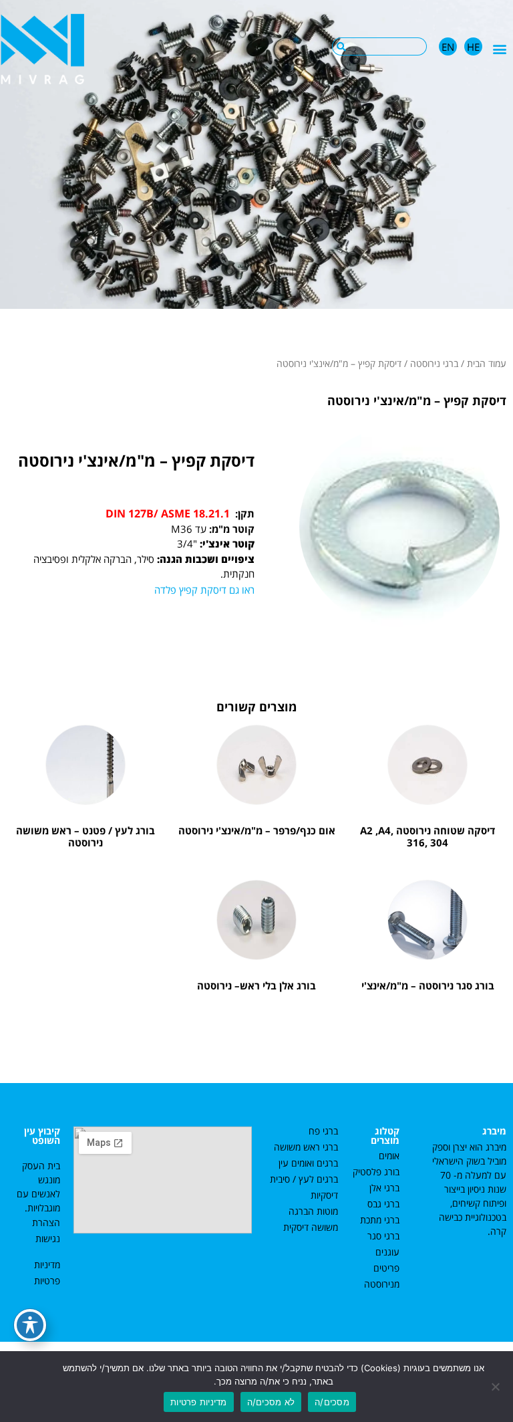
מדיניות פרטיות (198, 1402)
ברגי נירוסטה (434, 363)
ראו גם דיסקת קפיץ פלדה (204, 589)
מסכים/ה (332, 1402)
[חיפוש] (341, 46)
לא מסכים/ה (271, 1402)
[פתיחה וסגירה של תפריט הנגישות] (30, 1325)
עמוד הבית (486, 363)
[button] (500, 48)
